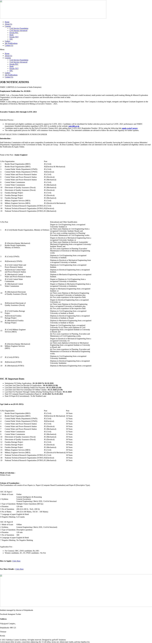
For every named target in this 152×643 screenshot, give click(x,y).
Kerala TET (14, 37)
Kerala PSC (14, 33)
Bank (12, 35)
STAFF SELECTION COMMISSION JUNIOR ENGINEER (23, 134)
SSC (11, 39)
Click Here (16, 561)
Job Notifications (11, 43)
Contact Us (9, 45)
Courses (8, 26)
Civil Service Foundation (19, 28)
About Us (8, 24)
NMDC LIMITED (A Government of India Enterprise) (20, 87)
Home (7, 22)
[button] (76, 49)
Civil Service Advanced (18, 30)
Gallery (7, 41)
